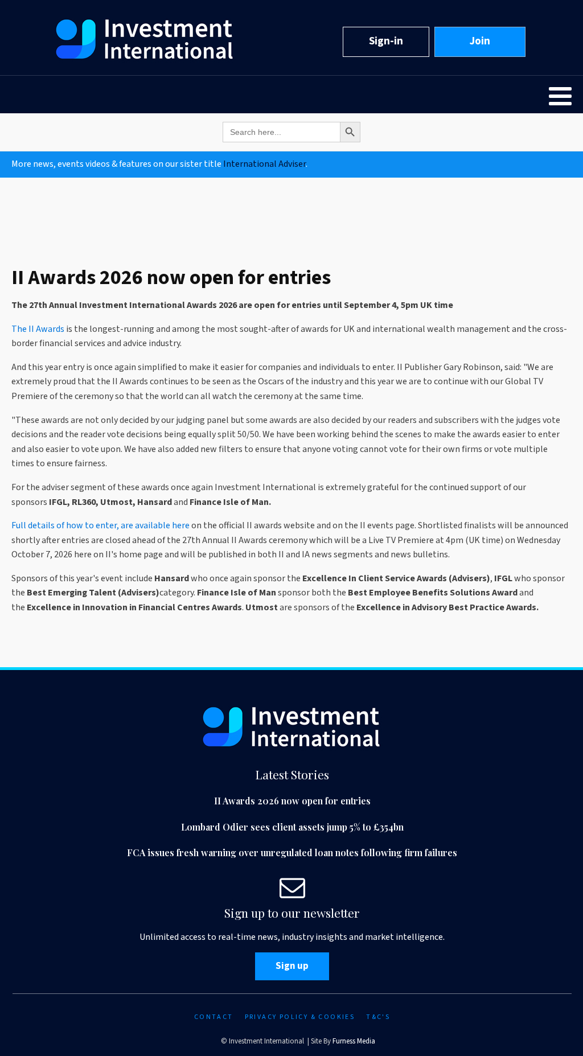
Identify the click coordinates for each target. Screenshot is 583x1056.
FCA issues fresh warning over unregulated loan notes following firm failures (292, 852)
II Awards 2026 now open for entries (292, 801)
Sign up (292, 966)
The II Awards (37, 329)
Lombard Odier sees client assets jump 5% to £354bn (292, 827)
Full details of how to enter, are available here (100, 525)
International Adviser (264, 164)
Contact (213, 1017)
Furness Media (353, 1041)
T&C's (378, 1017)
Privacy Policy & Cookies (300, 1017)
